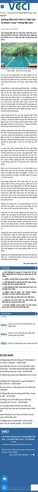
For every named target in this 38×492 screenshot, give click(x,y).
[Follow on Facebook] (31, 455)
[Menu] (2, 6)
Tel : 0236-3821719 (19, 1)
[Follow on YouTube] (33, 455)
